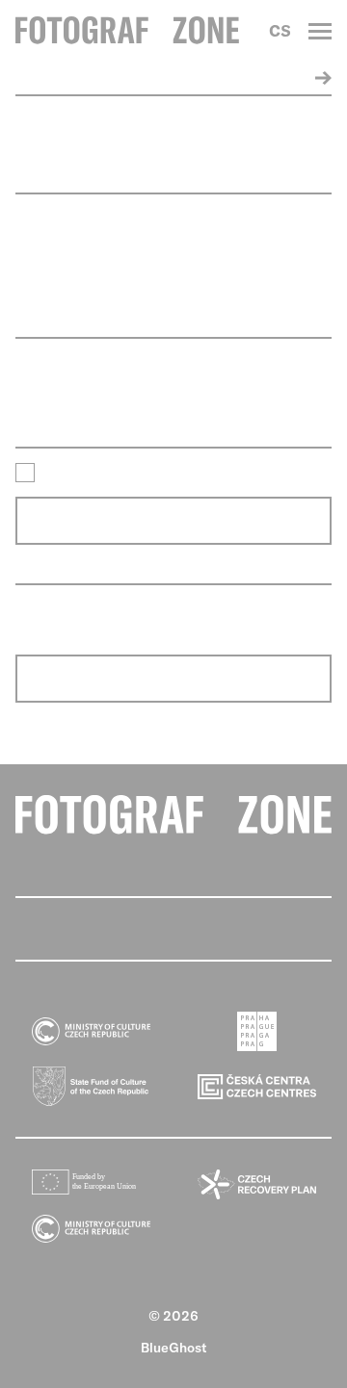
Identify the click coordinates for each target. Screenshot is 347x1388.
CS (280, 30)
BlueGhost (174, 1347)
